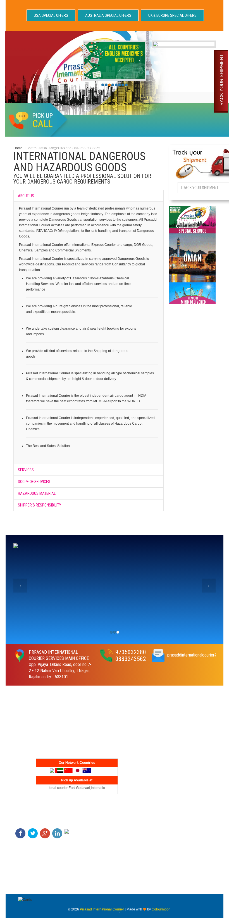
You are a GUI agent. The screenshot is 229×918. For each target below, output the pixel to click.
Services (26, 470)
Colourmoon (161, 909)
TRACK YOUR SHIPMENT (221, 81)
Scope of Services (34, 481)
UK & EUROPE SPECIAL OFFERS (172, 15)
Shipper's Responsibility (39, 505)
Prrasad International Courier (102, 909)
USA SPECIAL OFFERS (51, 15)
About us (26, 196)
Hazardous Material (37, 493)
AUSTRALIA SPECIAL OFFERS (108, 15)
